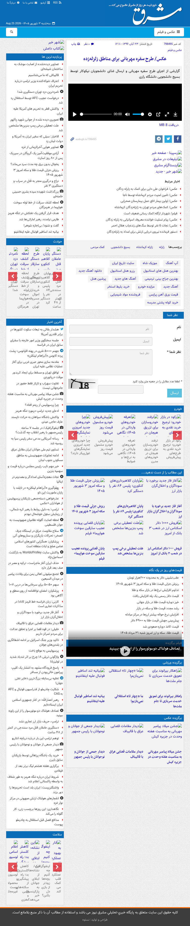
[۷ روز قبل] (79, 430)
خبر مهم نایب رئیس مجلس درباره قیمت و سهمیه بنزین (35, 468)
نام (179, 327)
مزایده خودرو (146, 286)
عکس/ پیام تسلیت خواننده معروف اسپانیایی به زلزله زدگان (141, 219)
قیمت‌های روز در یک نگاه (165, 570)
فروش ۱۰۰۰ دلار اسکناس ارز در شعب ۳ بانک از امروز (164, 551)
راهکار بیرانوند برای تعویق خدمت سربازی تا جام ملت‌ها (165, 701)
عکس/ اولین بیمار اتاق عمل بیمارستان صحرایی (148, 201)
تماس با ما (28, 3)
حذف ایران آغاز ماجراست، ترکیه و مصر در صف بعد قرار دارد (35, 565)
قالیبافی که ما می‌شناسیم (43, 75)
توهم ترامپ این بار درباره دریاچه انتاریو (35, 738)
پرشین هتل (98, 278)
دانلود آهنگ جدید (90, 270)
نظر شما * (174, 352)
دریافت (169, 125)
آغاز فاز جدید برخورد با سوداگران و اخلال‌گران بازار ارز (164, 511)
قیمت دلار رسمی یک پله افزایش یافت (156, 596)
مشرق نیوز (147, 12)
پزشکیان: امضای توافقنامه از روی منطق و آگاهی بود (36, 593)
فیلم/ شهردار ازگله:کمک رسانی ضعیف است (150, 213)
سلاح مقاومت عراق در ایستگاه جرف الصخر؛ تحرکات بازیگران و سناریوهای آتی (38, 533)
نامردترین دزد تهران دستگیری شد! (38, 92)
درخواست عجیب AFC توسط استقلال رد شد (37, 100)
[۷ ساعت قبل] (13, 262)
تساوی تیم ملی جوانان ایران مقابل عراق (35, 449)
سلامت (57, 834)
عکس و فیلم (166, 32)
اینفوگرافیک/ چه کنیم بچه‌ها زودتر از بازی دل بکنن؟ (45, 881)
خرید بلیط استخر (118, 286)
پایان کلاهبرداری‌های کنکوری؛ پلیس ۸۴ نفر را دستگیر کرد (128, 511)
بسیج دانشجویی (120, 247)
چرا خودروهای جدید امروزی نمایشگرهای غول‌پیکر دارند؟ (80, 447)
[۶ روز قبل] (102, 425)
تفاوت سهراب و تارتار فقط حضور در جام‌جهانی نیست (39, 385)
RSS (55, 3)
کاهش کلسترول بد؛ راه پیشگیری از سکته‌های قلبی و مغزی (24, 883)
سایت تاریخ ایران (123, 263)
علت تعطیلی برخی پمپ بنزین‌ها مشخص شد (128, 551)
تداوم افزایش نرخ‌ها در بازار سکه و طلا (155, 590)
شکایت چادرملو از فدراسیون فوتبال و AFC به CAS (35, 691)
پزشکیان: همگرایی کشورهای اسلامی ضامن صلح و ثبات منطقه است (39, 544)
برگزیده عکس (173, 718)
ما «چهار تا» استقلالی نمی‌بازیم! (129, 698)
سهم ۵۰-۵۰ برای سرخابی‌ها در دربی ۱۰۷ (34, 584)
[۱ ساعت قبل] (163, 490)
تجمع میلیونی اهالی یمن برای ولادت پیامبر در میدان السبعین (35, 576)
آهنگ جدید (170, 286)
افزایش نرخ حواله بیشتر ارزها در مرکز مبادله (152, 614)
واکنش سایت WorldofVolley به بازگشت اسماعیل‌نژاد (36, 555)
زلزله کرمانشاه (144, 247)
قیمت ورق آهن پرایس (163, 294)
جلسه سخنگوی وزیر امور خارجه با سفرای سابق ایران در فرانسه (36, 342)
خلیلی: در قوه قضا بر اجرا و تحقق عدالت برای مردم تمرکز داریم (36, 631)
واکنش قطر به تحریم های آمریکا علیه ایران (38, 111)
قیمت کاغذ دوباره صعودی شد (161, 626)
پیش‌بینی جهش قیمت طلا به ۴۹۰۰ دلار (155, 620)
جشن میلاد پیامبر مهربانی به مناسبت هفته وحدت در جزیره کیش (165, 757)
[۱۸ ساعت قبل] (56, 861)
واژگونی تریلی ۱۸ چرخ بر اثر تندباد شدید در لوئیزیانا (36, 659)
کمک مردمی (98, 247)
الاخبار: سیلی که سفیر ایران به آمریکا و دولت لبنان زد (37, 139)
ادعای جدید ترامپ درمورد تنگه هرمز (37, 411)
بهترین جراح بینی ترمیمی (161, 278)
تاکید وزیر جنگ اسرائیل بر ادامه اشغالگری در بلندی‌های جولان (35, 642)
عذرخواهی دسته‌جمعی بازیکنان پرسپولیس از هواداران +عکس (35, 501)
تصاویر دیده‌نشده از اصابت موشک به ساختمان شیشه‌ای (38, 66)
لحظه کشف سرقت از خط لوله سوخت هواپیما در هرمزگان (38, 205)
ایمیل (177, 339)
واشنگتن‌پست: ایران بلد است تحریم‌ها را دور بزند (36, 790)
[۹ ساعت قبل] (86, 532)
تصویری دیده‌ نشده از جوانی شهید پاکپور (34, 119)
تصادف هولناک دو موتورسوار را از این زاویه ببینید (144, 648)
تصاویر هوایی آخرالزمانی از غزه (40, 147)
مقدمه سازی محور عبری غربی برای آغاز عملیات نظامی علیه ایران (37, 364)
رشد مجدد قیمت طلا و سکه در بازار (157, 608)
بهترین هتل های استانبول (160, 270)
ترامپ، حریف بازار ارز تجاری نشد (39, 721)
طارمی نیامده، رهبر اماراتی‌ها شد (39, 219)
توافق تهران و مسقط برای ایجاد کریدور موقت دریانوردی (37, 375)
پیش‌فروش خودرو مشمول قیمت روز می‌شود (103, 447)
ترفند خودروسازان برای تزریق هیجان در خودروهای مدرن (150, 451)
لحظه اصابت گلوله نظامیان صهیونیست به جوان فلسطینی (36, 522)
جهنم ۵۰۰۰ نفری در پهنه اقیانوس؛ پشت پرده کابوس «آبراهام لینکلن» (36, 353)
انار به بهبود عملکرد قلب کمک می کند (56, 879)
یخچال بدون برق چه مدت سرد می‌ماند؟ (35, 164)
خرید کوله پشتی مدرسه (162, 302)
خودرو (178, 409)
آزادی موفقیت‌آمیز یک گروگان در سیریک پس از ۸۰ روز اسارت (36, 155)
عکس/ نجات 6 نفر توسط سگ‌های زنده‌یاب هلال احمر (144, 225)
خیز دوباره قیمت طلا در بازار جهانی (158, 602)
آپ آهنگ (172, 263)
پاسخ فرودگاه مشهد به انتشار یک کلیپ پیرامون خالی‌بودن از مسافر (37, 670)
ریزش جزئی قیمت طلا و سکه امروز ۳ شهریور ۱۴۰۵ (88, 508)
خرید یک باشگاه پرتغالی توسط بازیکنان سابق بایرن (37, 757)
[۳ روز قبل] (125, 430)
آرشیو (44, 3)
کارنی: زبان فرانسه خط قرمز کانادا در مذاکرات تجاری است (39, 604)
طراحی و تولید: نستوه (95, 919)
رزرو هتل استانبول (122, 270)
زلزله (162, 247)
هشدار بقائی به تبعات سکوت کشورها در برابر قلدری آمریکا (36, 332)
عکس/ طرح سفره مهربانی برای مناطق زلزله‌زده (124, 59)
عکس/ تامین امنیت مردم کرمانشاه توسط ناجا (150, 195)
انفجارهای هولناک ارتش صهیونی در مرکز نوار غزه (36, 800)
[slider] (96, 114)
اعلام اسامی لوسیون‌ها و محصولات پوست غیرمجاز (13, 879)
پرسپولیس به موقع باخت (44, 650)
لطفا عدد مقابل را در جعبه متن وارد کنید (157, 381)
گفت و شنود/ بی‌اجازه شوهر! (41, 225)
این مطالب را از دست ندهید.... (161, 472)
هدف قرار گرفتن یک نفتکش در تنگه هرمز (33, 213)
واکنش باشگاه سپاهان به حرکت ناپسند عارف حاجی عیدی (37, 419)
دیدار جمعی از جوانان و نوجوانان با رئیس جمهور (89, 754)
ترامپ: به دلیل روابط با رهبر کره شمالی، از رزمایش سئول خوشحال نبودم (36, 511)
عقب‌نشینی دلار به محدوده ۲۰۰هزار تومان (153, 577)
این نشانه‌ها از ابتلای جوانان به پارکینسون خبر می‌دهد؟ (35, 883)
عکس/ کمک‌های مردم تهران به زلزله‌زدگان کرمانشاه (146, 207)
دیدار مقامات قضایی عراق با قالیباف (126, 754)
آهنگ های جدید (125, 278)
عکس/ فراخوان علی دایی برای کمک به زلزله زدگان (147, 189)
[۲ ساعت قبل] (125, 651)
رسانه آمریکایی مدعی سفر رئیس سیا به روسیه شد (37, 441)
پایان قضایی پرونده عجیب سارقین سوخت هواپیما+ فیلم (88, 554)
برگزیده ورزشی (172, 662)
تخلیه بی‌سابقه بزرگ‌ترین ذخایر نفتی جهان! (39, 680)
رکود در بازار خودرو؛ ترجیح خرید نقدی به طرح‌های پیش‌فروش (172, 449)
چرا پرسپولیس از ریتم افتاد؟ (42, 405)
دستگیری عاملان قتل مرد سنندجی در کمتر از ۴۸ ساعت (56, 290)
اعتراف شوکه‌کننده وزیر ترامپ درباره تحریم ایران (39, 83)
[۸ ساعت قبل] (125, 532)
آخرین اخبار (54, 322)
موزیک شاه (150, 263)
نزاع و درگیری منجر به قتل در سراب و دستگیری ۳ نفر (38, 183)
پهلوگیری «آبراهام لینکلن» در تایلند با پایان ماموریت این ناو (38, 490)
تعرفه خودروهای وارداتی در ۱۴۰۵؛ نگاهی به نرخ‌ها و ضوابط (126, 451)
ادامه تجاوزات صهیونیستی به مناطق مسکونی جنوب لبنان (40, 458)
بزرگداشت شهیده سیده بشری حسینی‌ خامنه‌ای (37, 194)
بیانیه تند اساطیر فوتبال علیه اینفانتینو (89, 698)
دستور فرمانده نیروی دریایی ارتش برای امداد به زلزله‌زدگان (142, 231)
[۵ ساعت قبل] (170, 427)
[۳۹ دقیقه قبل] (163, 735)
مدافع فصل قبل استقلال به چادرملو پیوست (39, 822)
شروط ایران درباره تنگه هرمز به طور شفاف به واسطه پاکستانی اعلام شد (35, 779)
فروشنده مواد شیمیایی (125, 294)
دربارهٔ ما (11, 3)
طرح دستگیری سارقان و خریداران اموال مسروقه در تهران (35, 290)
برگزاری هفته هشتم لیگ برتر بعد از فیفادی (39, 768)
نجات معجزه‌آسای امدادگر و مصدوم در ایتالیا (37, 479)
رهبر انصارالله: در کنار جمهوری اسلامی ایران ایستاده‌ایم (37, 702)
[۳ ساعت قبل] (125, 490)
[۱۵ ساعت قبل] (147, 430)
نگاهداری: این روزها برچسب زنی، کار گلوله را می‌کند (38, 811)
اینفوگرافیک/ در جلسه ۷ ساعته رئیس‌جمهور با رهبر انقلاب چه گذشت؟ (39, 430)
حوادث (57, 241)
